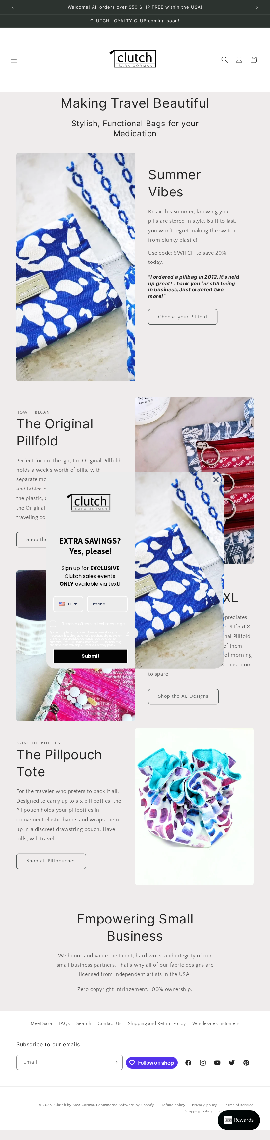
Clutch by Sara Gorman (74, 1105)
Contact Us (110, 1023)
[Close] (216, 480)
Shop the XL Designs (183, 696)
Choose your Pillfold (182, 317)
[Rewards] (239, 1120)
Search (84, 1023)
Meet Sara (41, 1023)
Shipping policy (199, 1111)
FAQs (64, 1023)
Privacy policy (204, 1105)
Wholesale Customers (215, 1023)
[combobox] (68, 604)
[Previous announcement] (13, 7)
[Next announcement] (257, 7)
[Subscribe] (115, 1062)
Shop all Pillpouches (51, 861)
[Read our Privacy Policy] (127, 634)
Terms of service (239, 1105)
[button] (14, 60)
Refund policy (173, 1105)
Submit (91, 656)
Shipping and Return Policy (157, 1023)
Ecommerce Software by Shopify (125, 1105)
